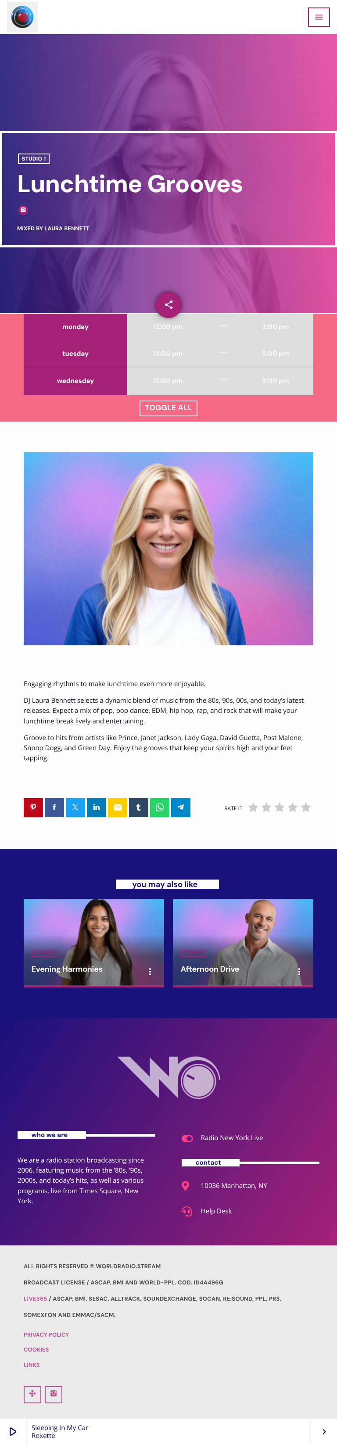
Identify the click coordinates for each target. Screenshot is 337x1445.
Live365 (35, 1299)
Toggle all (168, 408)
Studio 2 (45, 953)
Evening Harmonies (67, 969)
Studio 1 (34, 158)
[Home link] (22, 17)
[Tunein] (32, 1394)
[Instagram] (53, 1394)
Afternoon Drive (210, 969)
